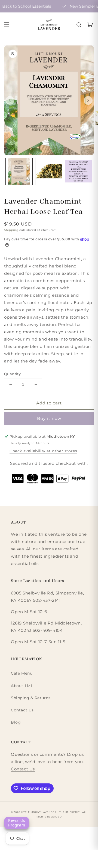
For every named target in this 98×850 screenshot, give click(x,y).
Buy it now (49, 418)
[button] (7, 25)
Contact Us (22, 710)
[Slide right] (88, 100)
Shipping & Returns (31, 697)
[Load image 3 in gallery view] (78, 171)
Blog (16, 722)
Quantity (12, 374)
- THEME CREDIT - (69, 812)
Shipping (11, 230)
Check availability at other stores (43, 451)
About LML (22, 685)
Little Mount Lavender (39, 812)
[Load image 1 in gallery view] (19, 171)
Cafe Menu (21, 673)
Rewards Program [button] (16, 823)
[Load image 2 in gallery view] (49, 171)
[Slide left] (9, 100)
